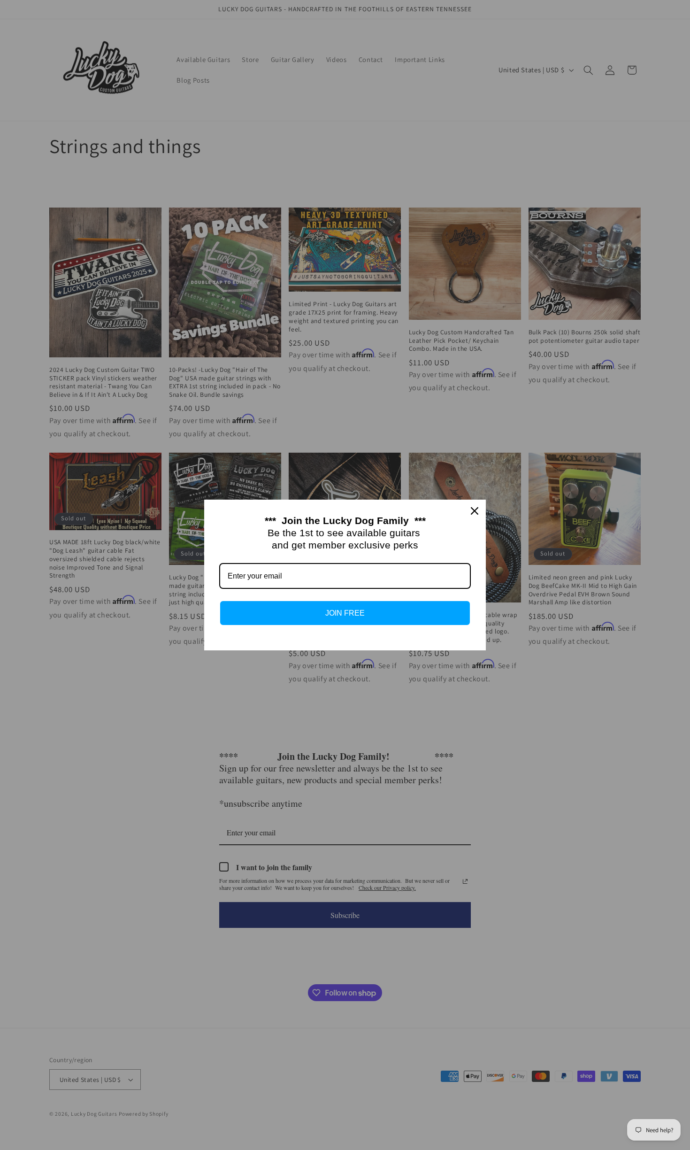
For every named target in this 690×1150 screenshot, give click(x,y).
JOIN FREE (345, 613)
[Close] (474, 511)
